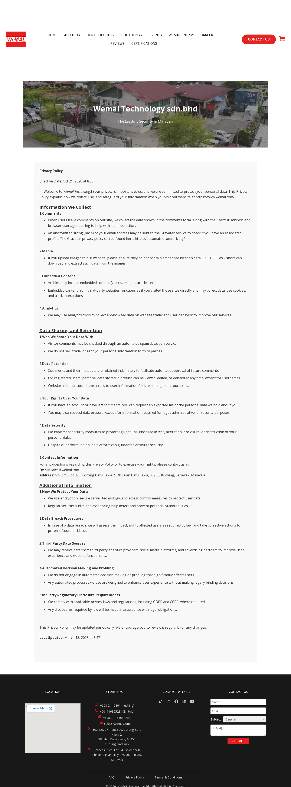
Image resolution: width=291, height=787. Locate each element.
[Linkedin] (184, 701)
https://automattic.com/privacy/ (160, 238)
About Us (72, 35)
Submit (238, 741)
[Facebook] (176, 701)
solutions (130, 35)
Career (207, 35)
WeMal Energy (181, 35)
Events (156, 35)
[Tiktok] (161, 701)
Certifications (144, 44)
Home (52, 35)
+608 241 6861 (110, 705)
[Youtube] (192, 701)
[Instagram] (169, 701)
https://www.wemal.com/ (215, 197)
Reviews (117, 44)
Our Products (99, 35)
